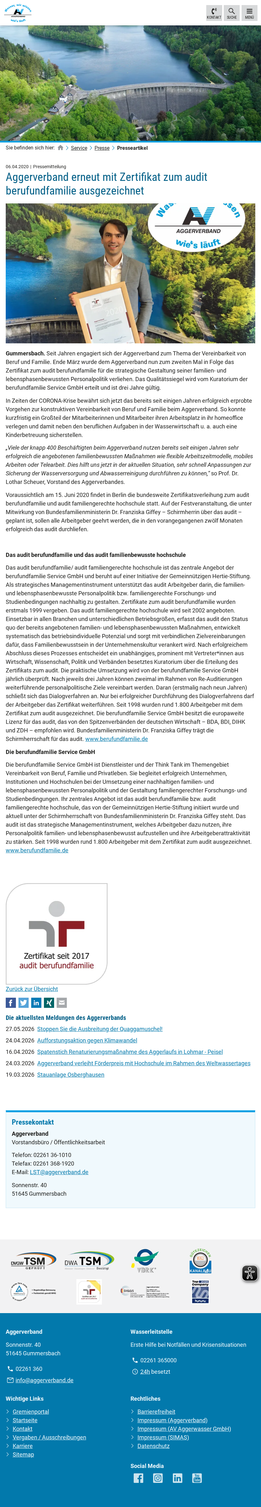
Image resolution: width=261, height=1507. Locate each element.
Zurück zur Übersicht (32, 989)
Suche (232, 17)
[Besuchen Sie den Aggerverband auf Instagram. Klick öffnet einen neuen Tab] (158, 1478)
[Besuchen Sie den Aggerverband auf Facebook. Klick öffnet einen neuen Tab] (138, 1478)
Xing (49, 1003)
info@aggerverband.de (45, 1380)
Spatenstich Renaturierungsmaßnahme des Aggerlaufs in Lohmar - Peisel (130, 1051)
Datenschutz (154, 1446)
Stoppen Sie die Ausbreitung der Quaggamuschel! (100, 1029)
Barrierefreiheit (156, 1411)
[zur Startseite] (60, 148)
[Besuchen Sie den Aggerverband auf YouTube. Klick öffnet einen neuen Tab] (197, 1478)
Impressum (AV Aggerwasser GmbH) (184, 1428)
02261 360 (29, 1368)
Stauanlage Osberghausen (70, 1074)
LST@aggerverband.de (59, 1172)
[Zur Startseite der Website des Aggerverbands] (18, 14)
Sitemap (23, 1454)
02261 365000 (158, 1360)
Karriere (23, 1446)
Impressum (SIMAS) (163, 1437)
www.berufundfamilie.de (116, 739)
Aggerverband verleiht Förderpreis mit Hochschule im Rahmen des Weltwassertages (143, 1063)
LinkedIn (36, 1003)
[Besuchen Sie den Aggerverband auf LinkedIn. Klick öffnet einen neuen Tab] (178, 1478)
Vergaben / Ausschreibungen (49, 1437)
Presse (102, 148)
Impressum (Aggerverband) (173, 1420)
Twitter (23, 1003)
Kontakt (214, 17)
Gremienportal (31, 1411)
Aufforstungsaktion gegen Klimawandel (87, 1040)
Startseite (25, 1420)
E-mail (62, 1003)
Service (79, 148)
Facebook (11, 1003)
